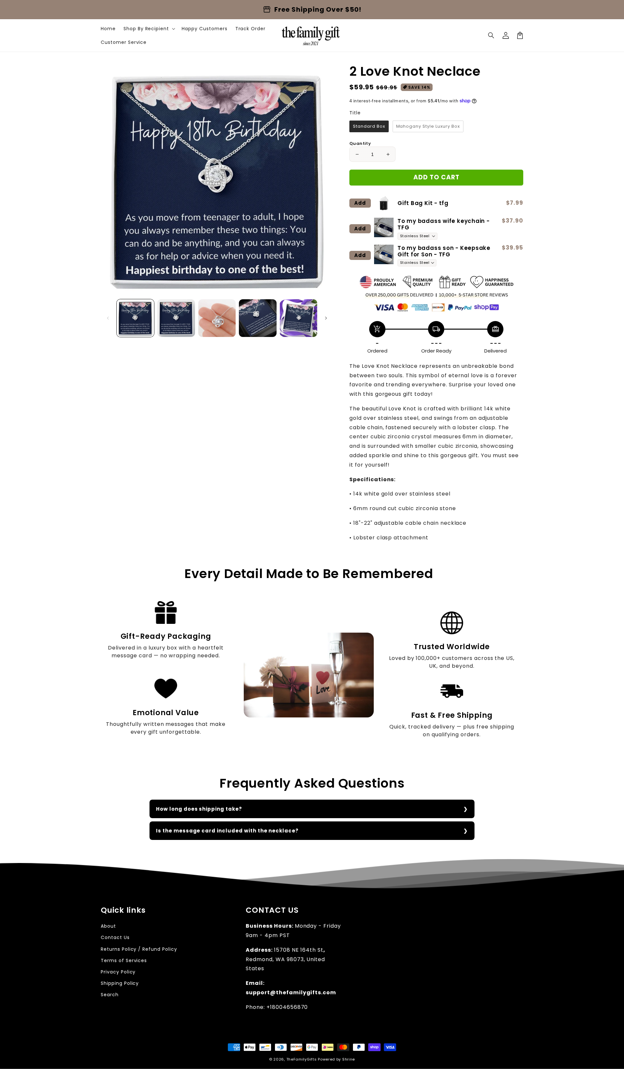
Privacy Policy (118, 972)
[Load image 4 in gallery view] (257, 318)
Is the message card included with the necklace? (227, 830)
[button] (491, 35)
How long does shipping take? (199, 808)
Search (110, 994)
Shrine (348, 1059)
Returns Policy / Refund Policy (139, 949)
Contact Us (115, 937)
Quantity (360, 143)
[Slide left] (108, 318)
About (108, 926)
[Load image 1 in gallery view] (135, 318)
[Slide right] (326, 318)
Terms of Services (124, 960)
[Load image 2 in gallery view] (176, 318)
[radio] (369, 126)
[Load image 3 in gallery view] (217, 318)
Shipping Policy (120, 983)
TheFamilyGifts (301, 1059)
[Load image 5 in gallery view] (298, 318)
